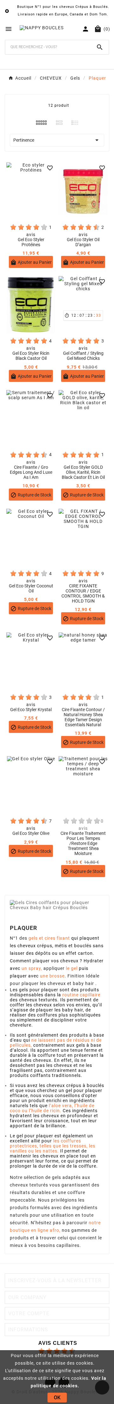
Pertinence (57, 140)
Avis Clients (57, 1343)
